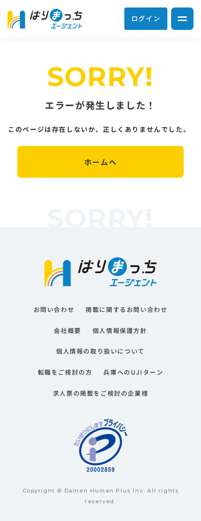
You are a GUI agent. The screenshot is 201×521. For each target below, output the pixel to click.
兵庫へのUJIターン (133, 372)
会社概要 (67, 330)
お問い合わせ (54, 309)
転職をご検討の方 (65, 372)
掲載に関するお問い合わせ (126, 309)
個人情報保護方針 (120, 330)
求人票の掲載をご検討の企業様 (100, 393)
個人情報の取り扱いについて (100, 351)
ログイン (145, 18)
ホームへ (100, 161)
